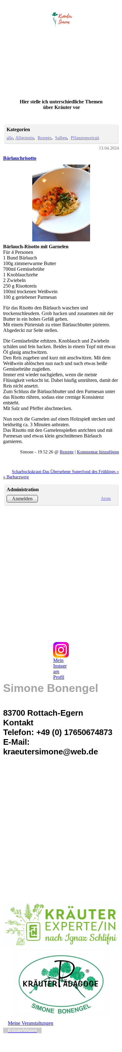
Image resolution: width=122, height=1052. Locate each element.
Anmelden (22, 498)
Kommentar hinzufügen (98, 451)
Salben (61, 137)
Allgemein (24, 137)
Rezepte (44, 137)
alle (10, 137)
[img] (61, 18)
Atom (106, 498)
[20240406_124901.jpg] (61, 203)
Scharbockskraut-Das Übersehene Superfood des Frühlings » (65, 471)
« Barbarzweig (16, 476)
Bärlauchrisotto (19, 158)
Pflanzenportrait (85, 137)
